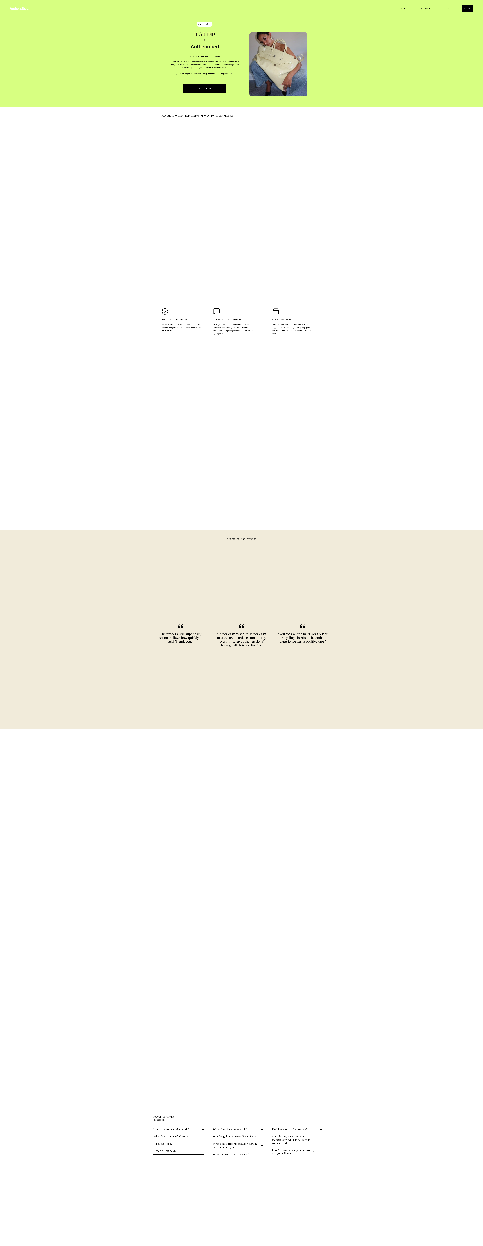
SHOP (446, 8)
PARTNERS (424, 8)
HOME (403, 8)
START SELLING (204, 88)
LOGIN (467, 8)
